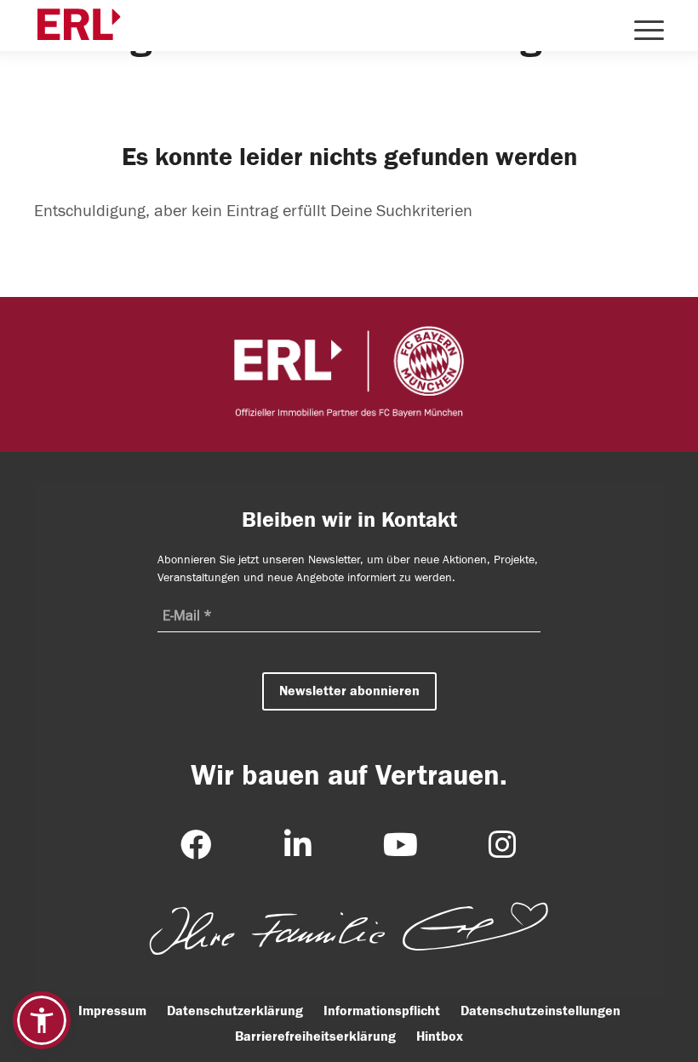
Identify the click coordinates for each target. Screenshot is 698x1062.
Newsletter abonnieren (349, 691)
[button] (41, 1020)
